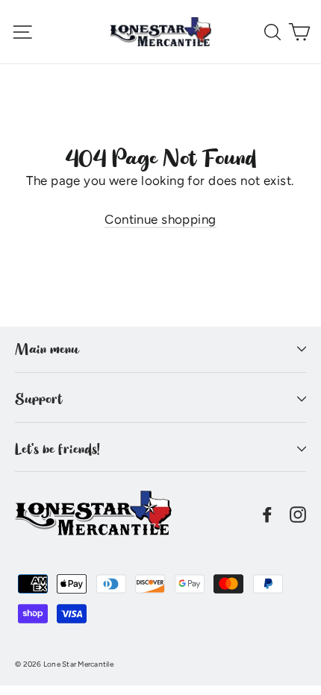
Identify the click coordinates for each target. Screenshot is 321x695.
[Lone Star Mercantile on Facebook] (267, 513)
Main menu (46, 349)
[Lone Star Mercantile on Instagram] (298, 513)
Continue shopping (160, 219)
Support (38, 399)
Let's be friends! (57, 449)
